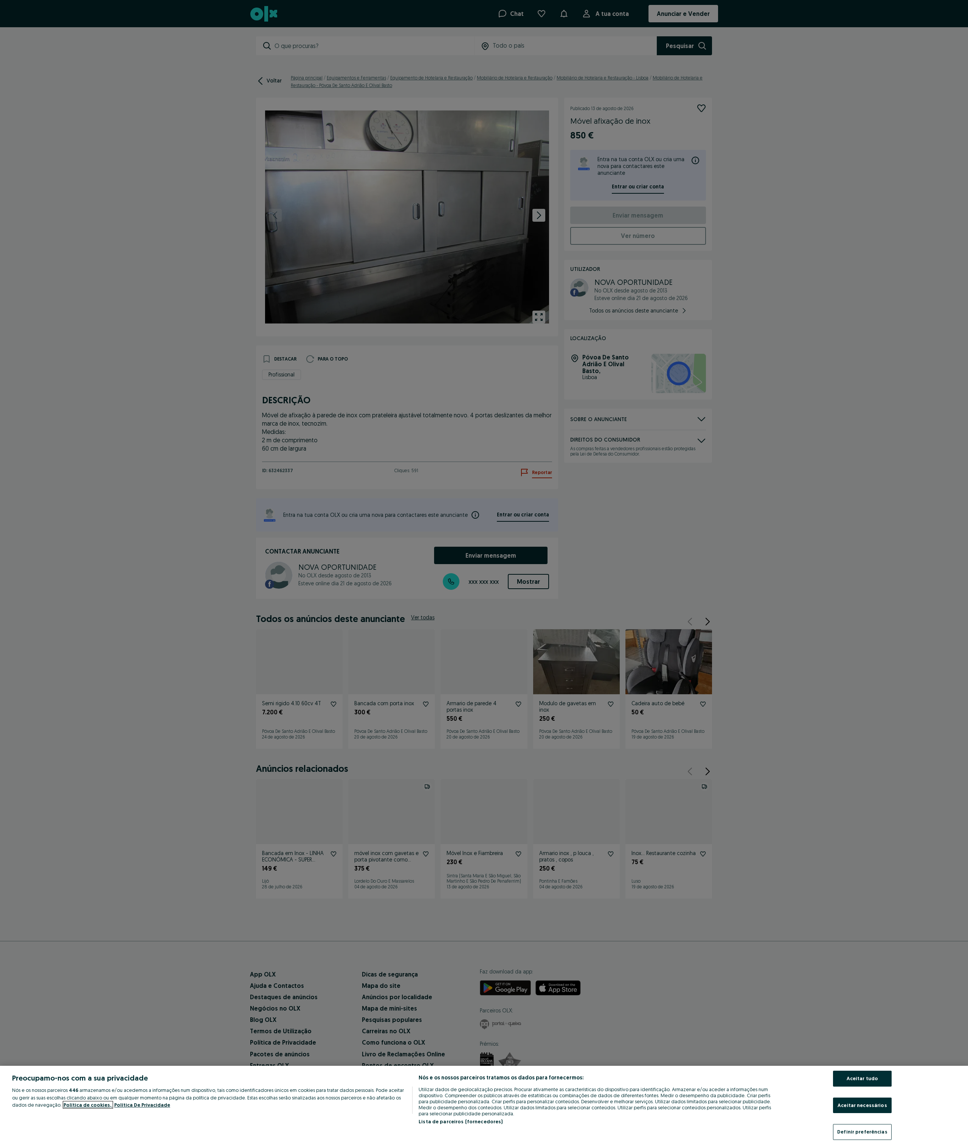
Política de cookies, (88, 1105)
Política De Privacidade (142, 1105)
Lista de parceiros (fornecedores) (461, 1121)
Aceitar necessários (862, 1105)
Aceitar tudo (862, 1078)
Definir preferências (862, 1132)
